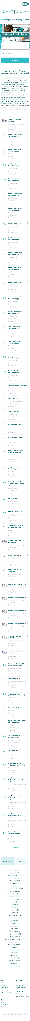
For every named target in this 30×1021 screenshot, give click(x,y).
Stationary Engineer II (15, 651)
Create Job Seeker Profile (22, 996)
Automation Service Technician (15, 570)
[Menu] (2, 3)
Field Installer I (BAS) (15, 679)
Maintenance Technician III (17, 610)
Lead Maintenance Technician (14, 637)
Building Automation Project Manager (15, 135)
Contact (3, 985)
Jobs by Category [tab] (7, 861)
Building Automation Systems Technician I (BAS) (15, 797)
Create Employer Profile (22, 985)
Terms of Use (4, 987)
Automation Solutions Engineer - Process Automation (15, 452)
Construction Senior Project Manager (15, 298)
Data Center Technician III (17, 584)
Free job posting (6, 19)
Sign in (2, 983)
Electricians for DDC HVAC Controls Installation (17, 665)
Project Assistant (14, 750)
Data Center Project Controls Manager (15, 833)
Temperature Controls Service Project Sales (15, 526)
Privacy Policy (4, 990)
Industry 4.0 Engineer (15, 424)
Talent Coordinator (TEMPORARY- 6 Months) (16, 694)
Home (2, 980)
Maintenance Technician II (17, 597)
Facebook (5, 1000)
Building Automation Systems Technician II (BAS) (15, 780)
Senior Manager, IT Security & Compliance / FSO (16, 483)
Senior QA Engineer (14, 555)
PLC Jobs (8, 11)
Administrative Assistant (16, 511)
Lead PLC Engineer (14, 411)
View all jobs (15, 847)
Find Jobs (15, 60)
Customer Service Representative (14, 736)
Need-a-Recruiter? (21, 987)
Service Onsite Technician (17, 708)
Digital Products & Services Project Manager (17, 721)
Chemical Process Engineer (17, 385)
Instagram (5, 1004)
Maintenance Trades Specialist (15, 120)
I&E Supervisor (13, 498)
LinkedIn (5, 1007)
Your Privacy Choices (6, 992)
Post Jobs (18, 983)
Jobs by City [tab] (22, 861)
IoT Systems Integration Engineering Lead (16, 468)
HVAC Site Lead (13, 398)
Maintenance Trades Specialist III (15, 541)
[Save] (27, 119)
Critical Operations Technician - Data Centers (17, 764)
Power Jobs (26, 11)
